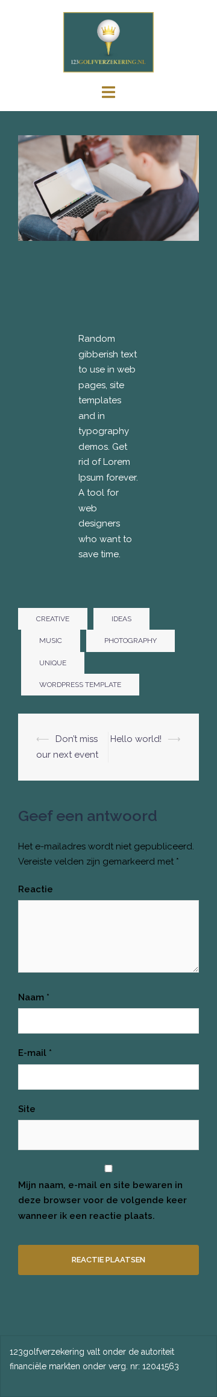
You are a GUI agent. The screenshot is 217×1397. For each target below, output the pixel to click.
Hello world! (136, 739)
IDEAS (121, 619)
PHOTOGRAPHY (130, 640)
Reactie (35, 889)
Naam (33, 997)
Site (27, 1109)
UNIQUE (52, 663)
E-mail (35, 1052)
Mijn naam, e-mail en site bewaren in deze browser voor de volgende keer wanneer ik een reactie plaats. (102, 1200)
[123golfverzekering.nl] (108, 41)
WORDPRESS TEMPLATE (80, 684)
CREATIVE (52, 619)
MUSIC (50, 640)
